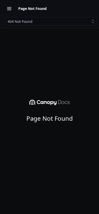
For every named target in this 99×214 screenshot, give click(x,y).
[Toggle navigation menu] (9, 8)
